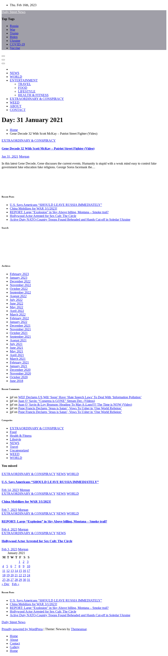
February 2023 (19, 274)
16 (24, 570)
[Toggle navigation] (3, 56)
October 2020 (19, 377)
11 (3, 570)
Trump (14, 33)
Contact (15, 643)
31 (28, 579)
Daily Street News (13, 12)
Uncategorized (19, 450)
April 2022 (17, 311)
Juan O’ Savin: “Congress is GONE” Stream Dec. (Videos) (56, 401)
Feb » (15, 584)
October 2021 (19, 333)
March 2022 (18, 314)
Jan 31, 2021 (10, 156)
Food (13, 432)
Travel (14, 446)
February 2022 (19, 318)
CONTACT (18, 110)
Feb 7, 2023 (9, 509)
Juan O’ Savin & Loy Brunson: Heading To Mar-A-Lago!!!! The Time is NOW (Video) (75, 404)
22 (20, 575)
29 (20, 579)
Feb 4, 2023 (9, 529)
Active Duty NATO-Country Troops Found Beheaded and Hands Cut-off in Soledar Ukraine (70, 219)
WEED (14, 102)
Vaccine (15, 48)
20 (12, 575)
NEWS (14, 73)
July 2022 (16, 299)
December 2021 (20, 325)
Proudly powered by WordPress (22, 629)
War (12, 29)
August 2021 (18, 340)
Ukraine (15, 40)
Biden (14, 37)
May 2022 (16, 307)
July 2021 (16, 344)
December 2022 (20, 281)
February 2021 (19, 362)
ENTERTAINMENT (24, 80)
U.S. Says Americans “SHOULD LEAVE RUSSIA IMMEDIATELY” (56, 205)
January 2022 (18, 322)
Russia (14, 26)
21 (16, 575)
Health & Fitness (21, 435)
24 (28, 575)
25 (4, 579)
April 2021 (17, 355)
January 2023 (18, 277)
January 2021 (18, 366)
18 (4, 575)
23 (24, 575)
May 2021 (16, 351)
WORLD (16, 76)
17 (28, 570)
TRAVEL (24, 84)
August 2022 (18, 296)
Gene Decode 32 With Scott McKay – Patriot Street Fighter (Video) (48, 148)
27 (12, 579)
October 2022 (19, 288)
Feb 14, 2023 (10, 490)
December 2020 (20, 369)
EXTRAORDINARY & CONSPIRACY (37, 98)
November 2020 (20, 373)
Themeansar (78, 629)
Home (14, 130)
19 (8, 575)
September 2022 (20, 292)
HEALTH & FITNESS (33, 95)
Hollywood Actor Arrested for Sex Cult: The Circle (43, 216)
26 (8, 579)
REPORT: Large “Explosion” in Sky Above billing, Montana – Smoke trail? (59, 212)
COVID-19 (17, 44)
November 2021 (20, 329)
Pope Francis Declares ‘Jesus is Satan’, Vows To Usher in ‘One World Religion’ (70, 408)
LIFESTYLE (26, 91)
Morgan (24, 156)
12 (8, 570)
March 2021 (18, 358)
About (14, 639)
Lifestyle (15, 439)
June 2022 (16, 303)
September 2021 (20, 336)
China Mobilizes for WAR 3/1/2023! (33, 208)
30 (24, 579)
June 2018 (16, 381)
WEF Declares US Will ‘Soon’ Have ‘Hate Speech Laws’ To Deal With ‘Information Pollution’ (80, 397)
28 (16, 579)
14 (16, 570)
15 (20, 570)
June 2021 (16, 347)
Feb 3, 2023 (9, 549)
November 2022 (20, 285)
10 (28, 566)
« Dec (5, 584)
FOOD (22, 87)
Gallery (14, 647)
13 (12, 570)
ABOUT (16, 106)
